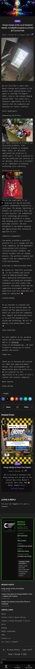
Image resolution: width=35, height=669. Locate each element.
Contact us (5, 638)
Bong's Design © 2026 (17, 654)
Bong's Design (8, 35)
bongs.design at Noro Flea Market (17, 467)
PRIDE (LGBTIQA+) (8, 631)
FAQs (3, 635)
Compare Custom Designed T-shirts (15, 621)
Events (21, 14)
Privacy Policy (13, 650)
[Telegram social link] (30, 399)
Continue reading (17, 488)
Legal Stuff (27, 650)
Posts (3, 624)
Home (13, 14)
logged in (16, 504)
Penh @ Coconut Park (22, 266)
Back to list (17, 407)
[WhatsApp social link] (25, 399)
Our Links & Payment (9, 642)
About (3, 614)
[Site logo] (17, 3)
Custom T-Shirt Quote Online (13, 617)
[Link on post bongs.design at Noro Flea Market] (17, 441)
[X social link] (7, 399)
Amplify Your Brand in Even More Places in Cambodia (15, 603)
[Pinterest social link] (16, 399)
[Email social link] (12, 399)
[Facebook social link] (3, 399)
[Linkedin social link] (21, 399)
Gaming (4, 628)
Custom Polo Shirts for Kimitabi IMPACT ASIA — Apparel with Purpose (16, 595)
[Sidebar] (2, 203)
